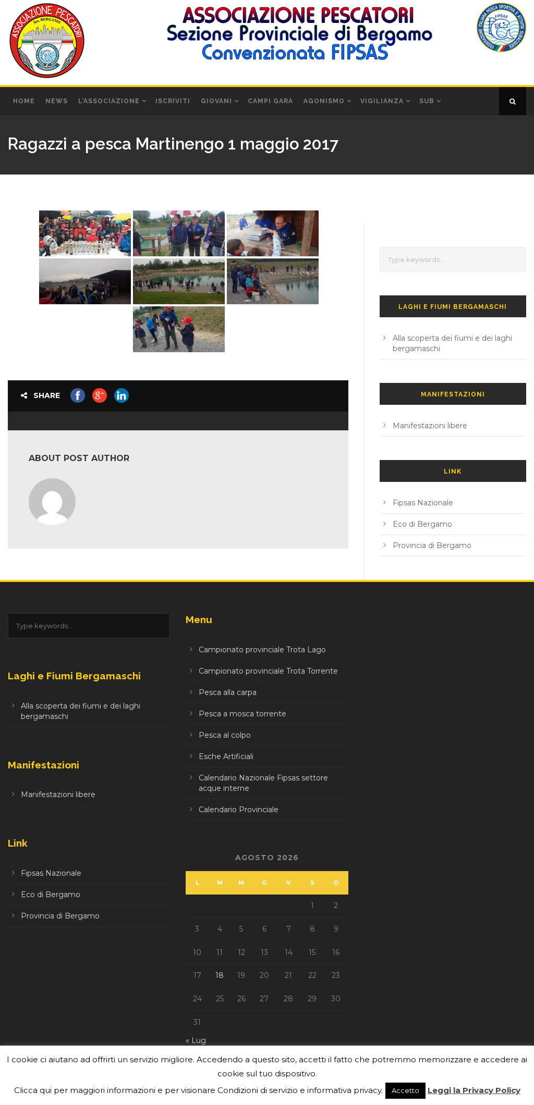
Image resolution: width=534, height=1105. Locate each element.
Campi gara (270, 101)
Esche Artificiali (226, 756)
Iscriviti (172, 101)
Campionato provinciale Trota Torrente (268, 671)
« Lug (196, 1040)
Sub (426, 101)
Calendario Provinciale (238, 809)
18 (219, 975)
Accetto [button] (405, 1090)
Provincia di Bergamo (432, 545)
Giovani (216, 101)
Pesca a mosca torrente (242, 713)
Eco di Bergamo (422, 524)
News (56, 101)
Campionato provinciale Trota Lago (262, 649)
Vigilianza (382, 101)
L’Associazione (109, 101)
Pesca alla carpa (228, 692)
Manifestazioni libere (430, 425)
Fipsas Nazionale (423, 502)
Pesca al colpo (225, 735)
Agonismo (324, 101)
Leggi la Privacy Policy (474, 1090)
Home (24, 101)
